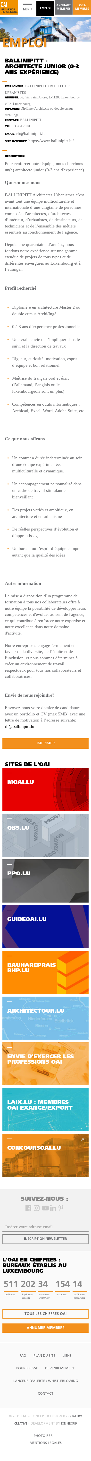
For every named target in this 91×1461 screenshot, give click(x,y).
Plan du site (44, 1356)
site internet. (16, 141)
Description (15, 156)
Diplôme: (12, 109)
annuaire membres (63, 7)
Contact (45, 1394)
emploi (45, 8)
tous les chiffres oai (45, 1314)
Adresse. (12, 97)
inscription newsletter (45, 1239)
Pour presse (27, 1368)
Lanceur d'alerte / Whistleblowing (45, 1381)
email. (10, 134)
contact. (12, 120)
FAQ (23, 1356)
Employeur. (14, 86)
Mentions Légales (46, 1443)
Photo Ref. (43, 1436)
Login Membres (82, 7)
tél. (8, 126)
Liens (67, 1356)
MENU (27, 9)
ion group (69, 1423)
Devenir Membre (60, 1368)
